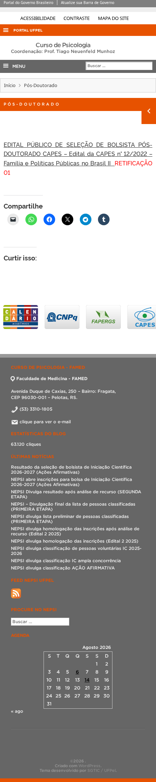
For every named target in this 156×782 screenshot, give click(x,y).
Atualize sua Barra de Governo (87, 2)
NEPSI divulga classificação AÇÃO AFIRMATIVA (63, 567)
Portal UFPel (27, 30)
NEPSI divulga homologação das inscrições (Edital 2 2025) (74, 541)
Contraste (77, 18)
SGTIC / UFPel (101, 770)
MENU (17, 66)
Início (10, 85)
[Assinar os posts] (16, 596)
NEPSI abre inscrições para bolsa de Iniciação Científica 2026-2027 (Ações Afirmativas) (71, 482)
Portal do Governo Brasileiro (28, 2)
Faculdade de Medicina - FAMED (51, 378)
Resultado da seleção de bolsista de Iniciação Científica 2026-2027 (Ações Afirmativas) (71, 469)
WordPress (89, 766)
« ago (17, 711)
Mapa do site (113, 18)
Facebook (70, 743)
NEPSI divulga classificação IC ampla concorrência (66, 560)
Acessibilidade (38, 18)
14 (87, 680)
